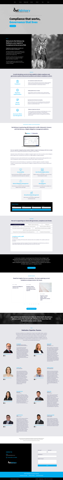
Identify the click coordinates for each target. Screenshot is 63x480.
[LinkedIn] (3, 355)
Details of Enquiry (41, 458)
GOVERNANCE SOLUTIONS (23, 475)
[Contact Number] (35, 355)
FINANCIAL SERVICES (32, 475)
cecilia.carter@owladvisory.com (7, 377)
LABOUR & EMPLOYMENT (39, 475)
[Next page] (37, 304)
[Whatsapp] (5, 355)
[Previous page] (26, 304)
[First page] (24, 304)
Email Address (40, 454)
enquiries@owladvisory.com (10, 455)
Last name (50, 450)
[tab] (17, 224)
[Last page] (38, 304)
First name (40, 450)
